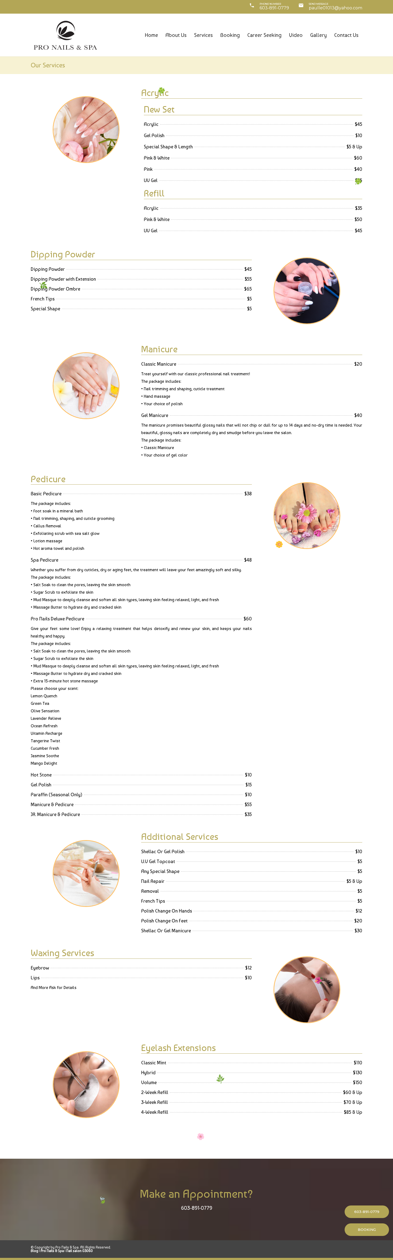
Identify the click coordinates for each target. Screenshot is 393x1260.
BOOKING (367, 1229)
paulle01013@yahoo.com (335, 7)
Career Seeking (264, 35)
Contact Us (346, 35)
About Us (176, 35)
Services (203, 35)
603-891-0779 (274, 7)
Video (296, 35)
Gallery (318, 35)
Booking (230, 35)
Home (151, 35)
